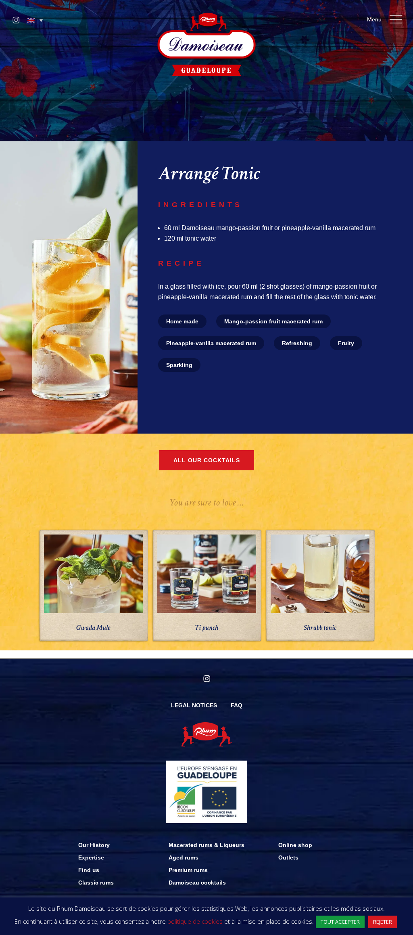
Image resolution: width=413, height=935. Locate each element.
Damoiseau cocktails (197, 882)
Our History (94, 845)
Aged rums (183, 857)
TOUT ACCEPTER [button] (340, 921)
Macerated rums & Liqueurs (206, 845)
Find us (88, 870)
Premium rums (188, 870)
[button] (35, 20)
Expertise (91, 857)
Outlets (288, 857)
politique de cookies (195, 921)
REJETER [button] (382, 921)
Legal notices (194, 705)
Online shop (295, 845)
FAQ (236, 705)
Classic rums (96, 882)
